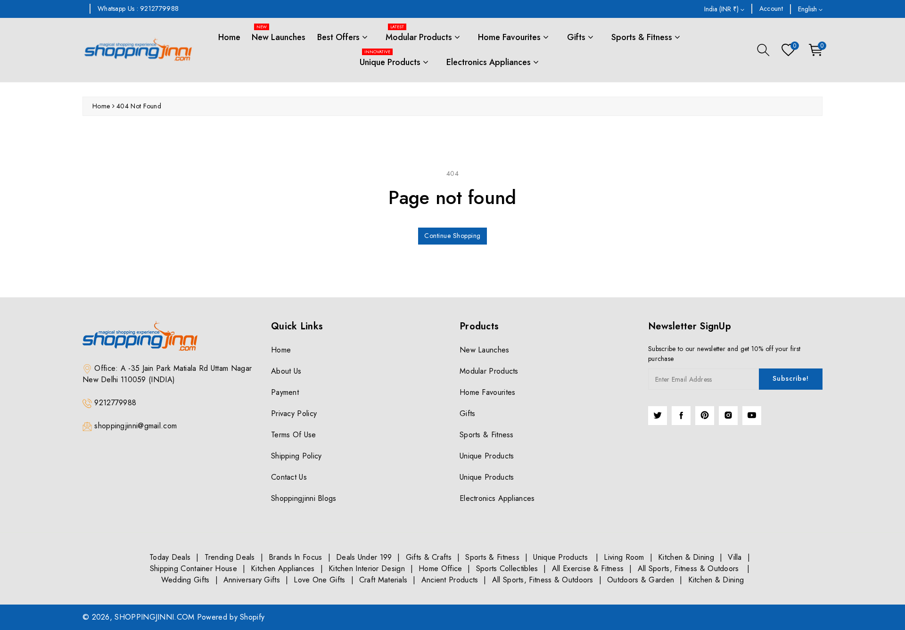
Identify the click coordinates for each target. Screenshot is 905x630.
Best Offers (339, 37)
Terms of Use (293, 434)
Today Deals (169, 557)
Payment (285, 392)
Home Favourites (510, 37)
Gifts (577, 37)
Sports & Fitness (643, 37)
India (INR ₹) (722, 9)
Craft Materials (383, 579)
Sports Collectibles (507, 568)
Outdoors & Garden (640, 579)
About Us (286, 371)
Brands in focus (295, 557)
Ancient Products (449, 579)
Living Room (624, 557)
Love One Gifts (319, 579)
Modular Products (420, 34)
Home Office (440, 568)
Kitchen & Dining (686, 557)
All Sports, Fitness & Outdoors (689, 568)
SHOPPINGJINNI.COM (154, 617)
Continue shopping (452, 235)
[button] (763, 50)
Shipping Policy (296, 455)
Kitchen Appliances (282, 568)
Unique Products (391, 59)
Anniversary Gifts (251, 579)
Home (229, 37)
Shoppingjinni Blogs (304, 498)
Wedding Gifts (185, 579)
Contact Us (289, 477)
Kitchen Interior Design (367, 568)
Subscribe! (791, 378)
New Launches (278, 34)
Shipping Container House (193, 568)
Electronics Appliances (489, 62)
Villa (735, 557)
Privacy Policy (294, 413)
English (808, 9)
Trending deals (230, 557)
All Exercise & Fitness (588, 568)
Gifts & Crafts (429, 557)
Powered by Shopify (230, 617)
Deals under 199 (364, 557)
